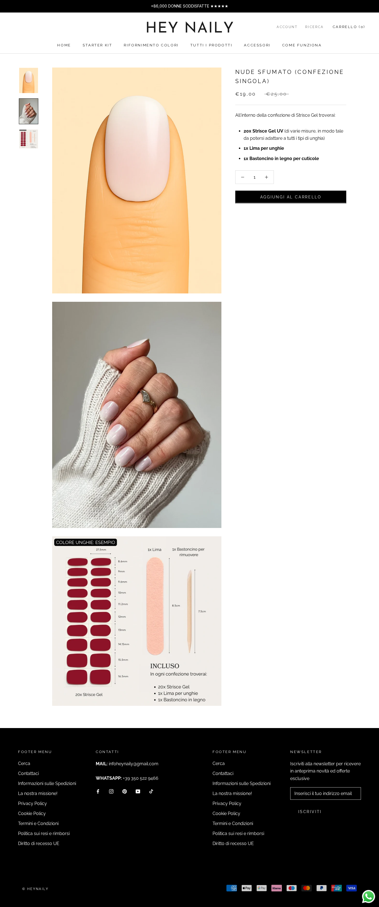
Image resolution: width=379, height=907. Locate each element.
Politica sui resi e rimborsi (44, 833)
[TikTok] (151, 791)
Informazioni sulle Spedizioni (47, 783)
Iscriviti (310, 811)
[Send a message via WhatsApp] (368, 896)
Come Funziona (302, 45)
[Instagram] (111, 791)
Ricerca (314, 27)
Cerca (24, 763)
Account (287, 27)
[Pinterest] (124, 791)
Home (64, 45)
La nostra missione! (37, 793)
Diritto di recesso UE (38, 843)
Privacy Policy (32, 803)
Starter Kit (97, 45)
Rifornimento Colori (151, 45)
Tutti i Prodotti (211, 45)
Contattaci (28, 773)
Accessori (257, 45)
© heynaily (35, 889)
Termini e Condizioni (38, 823)
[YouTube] (138, 791)
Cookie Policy (32, 813)
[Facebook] (98, 791)
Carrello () (349, 27)
